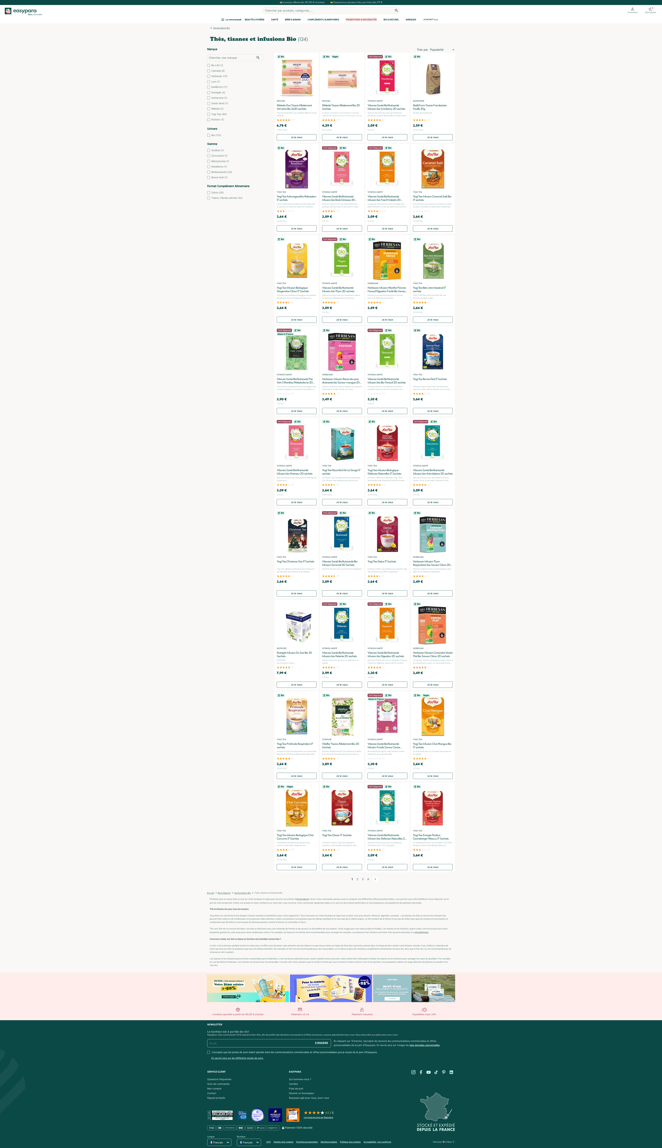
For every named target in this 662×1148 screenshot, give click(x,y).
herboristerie (302, 899)
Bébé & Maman (293, 19)
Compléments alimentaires (323, 19)
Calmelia (218, 70)
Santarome (219, 97)
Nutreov (217, 119)
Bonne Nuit (219, 177)
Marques (411, 19)
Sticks (217, 192)
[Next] (375, 879)
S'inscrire (321, 1043)
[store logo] (22, 11)
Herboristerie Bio (221, 28)
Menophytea (220, 161)
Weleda (217, 108)
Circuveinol (219, 155)
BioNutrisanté (221, 172)
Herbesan (219, 76)
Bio (216, 135)
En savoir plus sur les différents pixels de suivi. (237, 1058)
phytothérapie (421, 932)
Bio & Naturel (391, 19)
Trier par (422, 49)
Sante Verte (219, 103)
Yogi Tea (219, 114)
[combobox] (331, 10)
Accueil (210, 893)
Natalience (219, 166)
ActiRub (217, 150)
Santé (274, 19)
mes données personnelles (424, 1045)
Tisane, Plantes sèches (226, 197)
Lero (215, 81)
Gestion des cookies (283, 1142)
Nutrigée (218, 92)
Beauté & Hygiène (254, 19)
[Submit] (396, 10)
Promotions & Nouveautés (361, 19)
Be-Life (217, 65)
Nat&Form (219, 86)
